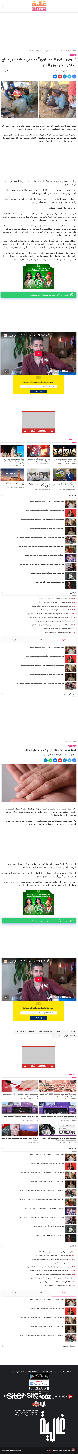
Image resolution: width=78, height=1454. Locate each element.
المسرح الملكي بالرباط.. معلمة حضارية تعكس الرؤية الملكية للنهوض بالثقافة (64, 485)
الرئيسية (72, 51)
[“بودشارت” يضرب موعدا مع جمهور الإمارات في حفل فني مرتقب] (70, 558)
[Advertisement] (38, 29)
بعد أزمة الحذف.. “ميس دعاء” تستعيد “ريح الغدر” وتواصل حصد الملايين (42, 564)
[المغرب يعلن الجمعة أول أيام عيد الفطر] (12, 475)
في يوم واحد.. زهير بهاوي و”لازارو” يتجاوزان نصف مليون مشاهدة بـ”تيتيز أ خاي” (39, 537)
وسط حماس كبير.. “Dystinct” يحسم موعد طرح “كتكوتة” (46, 501)
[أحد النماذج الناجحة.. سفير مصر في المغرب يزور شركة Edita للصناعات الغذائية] (38, 475)
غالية (73, 71)
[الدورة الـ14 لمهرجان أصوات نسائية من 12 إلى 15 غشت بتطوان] (38, 451)
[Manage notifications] (73, 1449)
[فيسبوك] (74, 76)
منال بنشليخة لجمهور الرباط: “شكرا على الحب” (49, 582)
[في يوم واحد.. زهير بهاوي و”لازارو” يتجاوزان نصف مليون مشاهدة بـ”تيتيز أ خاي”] (70, 540)
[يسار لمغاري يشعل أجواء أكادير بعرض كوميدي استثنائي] (70, 576)
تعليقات (14, 640)
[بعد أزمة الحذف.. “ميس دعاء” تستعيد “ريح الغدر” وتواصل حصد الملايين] (70, 567)
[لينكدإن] (65, 76)
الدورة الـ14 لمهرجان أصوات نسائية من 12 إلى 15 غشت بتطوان (38, 460)
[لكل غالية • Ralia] (39, 6)
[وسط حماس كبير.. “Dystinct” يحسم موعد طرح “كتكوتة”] (70, 504)
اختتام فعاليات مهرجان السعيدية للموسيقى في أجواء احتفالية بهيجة (65, 460)
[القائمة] (3, 6)
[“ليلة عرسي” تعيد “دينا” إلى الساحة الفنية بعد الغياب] (70, 531)
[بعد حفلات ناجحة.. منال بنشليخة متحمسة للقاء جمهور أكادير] (70, 513)
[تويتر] (69, 76)
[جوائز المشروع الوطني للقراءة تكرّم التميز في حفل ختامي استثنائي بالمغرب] (12, 451)
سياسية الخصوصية (15, 1450)
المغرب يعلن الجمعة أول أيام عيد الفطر (14, 484)
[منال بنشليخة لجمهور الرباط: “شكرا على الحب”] (70, 585)
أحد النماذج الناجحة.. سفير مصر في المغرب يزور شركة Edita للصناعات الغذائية (39, 485)
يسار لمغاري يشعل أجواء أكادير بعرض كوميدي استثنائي (47, 573)
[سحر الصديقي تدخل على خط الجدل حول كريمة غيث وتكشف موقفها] (70, 522)
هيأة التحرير (5, 1450)
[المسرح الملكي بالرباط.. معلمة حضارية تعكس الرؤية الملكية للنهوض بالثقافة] (64, 475)
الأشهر (40, 640)
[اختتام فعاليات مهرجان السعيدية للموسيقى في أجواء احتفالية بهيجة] (64, 451)
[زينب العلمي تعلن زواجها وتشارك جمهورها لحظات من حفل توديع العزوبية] (70, 549)
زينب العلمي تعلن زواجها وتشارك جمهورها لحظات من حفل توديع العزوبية (41, 546)
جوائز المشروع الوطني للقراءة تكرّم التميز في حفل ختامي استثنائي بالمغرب (13, 461)
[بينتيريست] (60, 76)
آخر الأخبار (66, 51)
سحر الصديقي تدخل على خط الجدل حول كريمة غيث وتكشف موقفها (42, 519)
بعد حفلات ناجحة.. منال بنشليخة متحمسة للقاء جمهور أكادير (45, 510)
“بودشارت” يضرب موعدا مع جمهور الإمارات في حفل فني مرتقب (44, 555)
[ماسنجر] (55, 76)
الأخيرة (64, 640)
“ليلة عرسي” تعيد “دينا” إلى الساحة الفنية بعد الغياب (47, 528)
